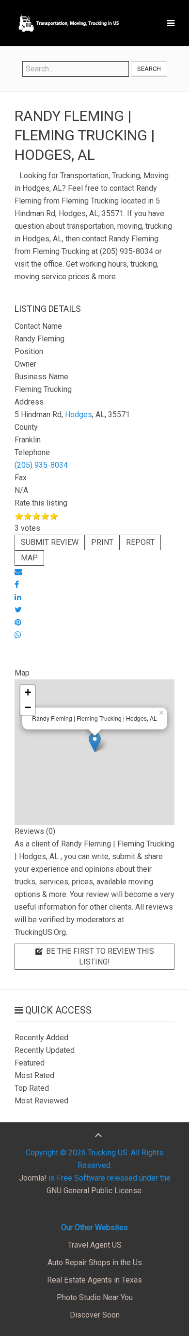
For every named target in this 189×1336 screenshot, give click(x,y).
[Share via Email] (18, 571)
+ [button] (28, 692)
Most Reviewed (41, 1100)
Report (140, 542)
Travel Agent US (95, 1245)
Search (149, 68)
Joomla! (33, 1178)
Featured (30, 1062)
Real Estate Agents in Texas (94, 1280)
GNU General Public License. (95, 1190)
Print (102, 542)
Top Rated (32, 1088)
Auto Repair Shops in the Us (94, 1262)
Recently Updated (45, 1050)
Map (29, 557)
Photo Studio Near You (95, 1297)
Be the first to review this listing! (99, 956)
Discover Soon (95, 1314)
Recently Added (41, 1037)
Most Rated (34, 1075)
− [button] (28, 707)
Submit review (50, 542)
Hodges (78, 414)
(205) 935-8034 (41, 465)
